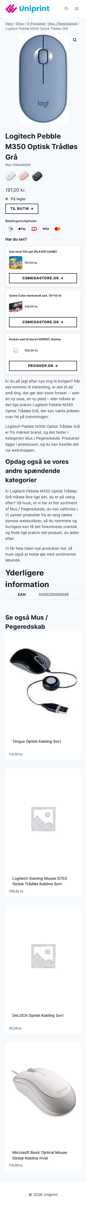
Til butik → (22, 208)
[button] (75, 40)
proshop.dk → (43, 365)
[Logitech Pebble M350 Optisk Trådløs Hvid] (10, 176)
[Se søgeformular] (66, 9)
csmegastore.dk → (43, 278)
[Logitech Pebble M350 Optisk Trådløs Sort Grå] (37, 176)
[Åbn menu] (77, 8)
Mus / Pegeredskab (18, 164)
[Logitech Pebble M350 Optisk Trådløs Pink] (24, 176)
